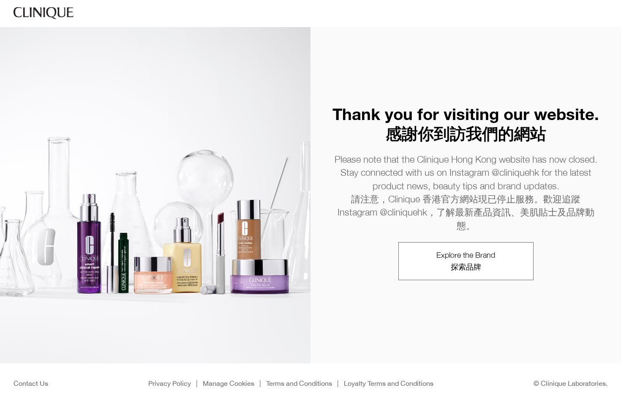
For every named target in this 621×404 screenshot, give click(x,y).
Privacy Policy (169, 383)
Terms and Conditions (299, 383)
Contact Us (31, 383)
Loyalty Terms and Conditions (388, 383)
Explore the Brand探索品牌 (465, 261)
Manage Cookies (228, 383)
